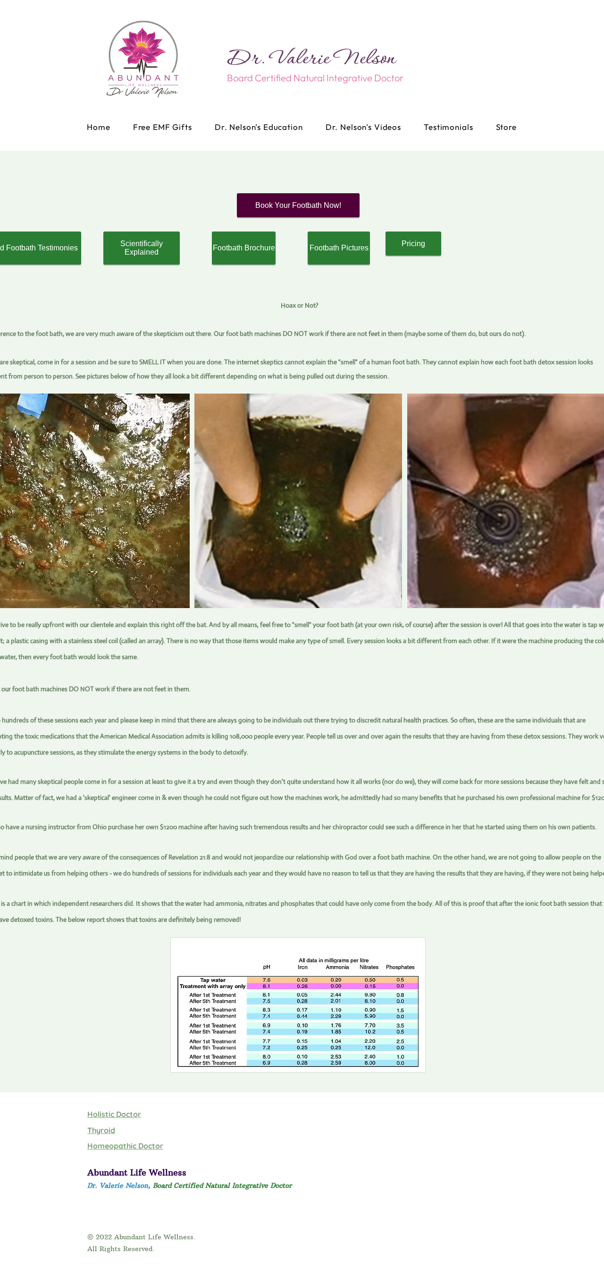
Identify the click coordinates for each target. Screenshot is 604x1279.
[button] (298, 501)
